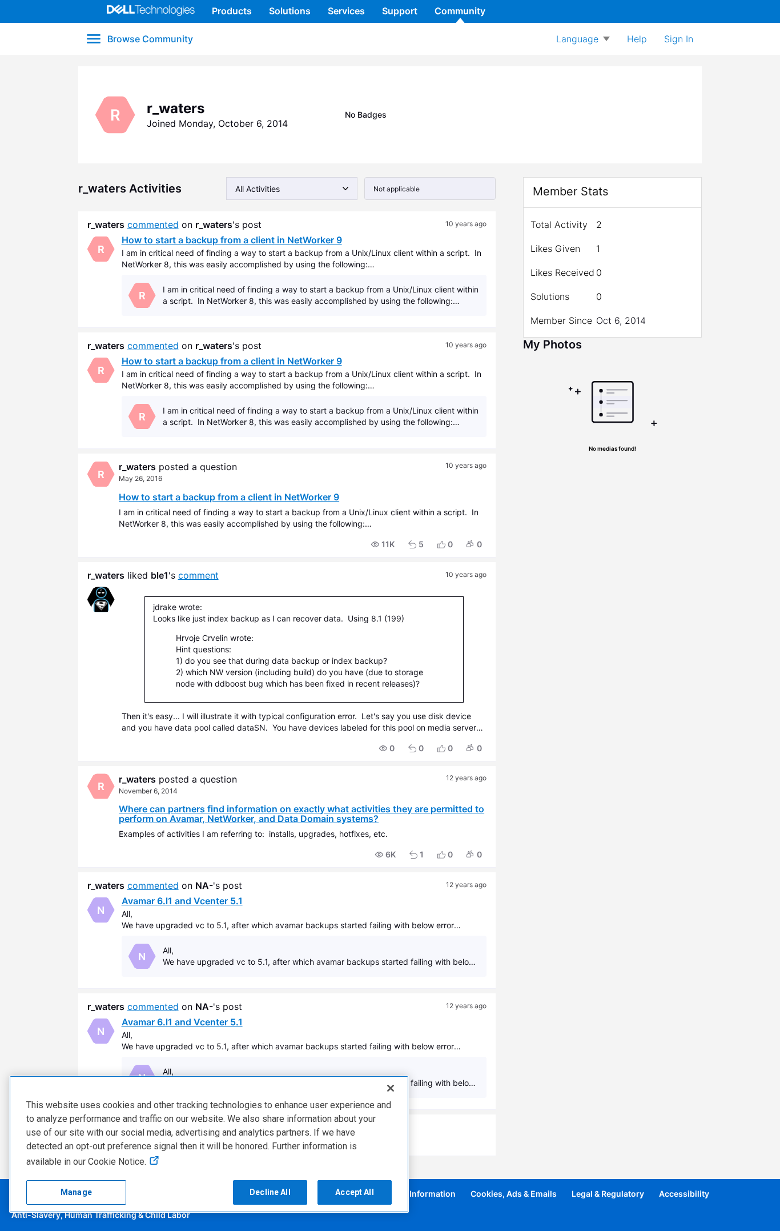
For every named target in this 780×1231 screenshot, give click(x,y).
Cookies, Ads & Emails (514, 1193)
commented (153, 224)
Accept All (354, 1192)
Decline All (270, 1192)
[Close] (390, 1088)
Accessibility (684, 1193)
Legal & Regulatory (608, 1193)
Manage (76, 1192)
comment (198, 575)
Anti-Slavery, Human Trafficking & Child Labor (100, 1215)
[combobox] (291, 188)
